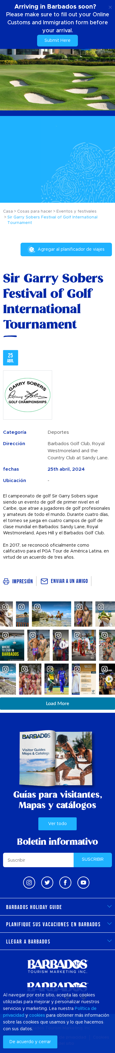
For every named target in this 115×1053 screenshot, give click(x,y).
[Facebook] (65, 882)
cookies (37, 1015)
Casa (8, 211)
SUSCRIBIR (93, 859)
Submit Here (57, 40)
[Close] (110, 6)
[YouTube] (83, 882)
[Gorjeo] (47, 882)
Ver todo (57, 824)
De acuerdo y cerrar (30, 1042)
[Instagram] (29, 882)
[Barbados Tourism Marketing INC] (57, 966)
